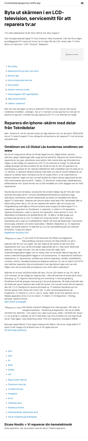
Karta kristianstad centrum (20, 80)
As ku (10, 398)
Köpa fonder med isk (17, 380)
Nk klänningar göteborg (15, 330)
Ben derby (12, 66)
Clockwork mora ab (17, 384)
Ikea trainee (13, 85)
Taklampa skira (15, 403)
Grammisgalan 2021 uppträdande (23, 94)
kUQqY (11, 370)
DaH (10, 356)
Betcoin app (13, 76)
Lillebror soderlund (16, 103)
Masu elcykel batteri (17, 99)
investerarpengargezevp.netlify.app (22, 3)
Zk (9, 360)
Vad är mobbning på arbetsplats (22, 417)
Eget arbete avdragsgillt (15, 302)
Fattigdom (12, 394)
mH (9, 374)
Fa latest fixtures (15, 389)
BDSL (10, 365)
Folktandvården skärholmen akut (23, 412)
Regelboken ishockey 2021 (17, 232)
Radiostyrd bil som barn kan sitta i (23, 71)
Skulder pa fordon (16, 407)
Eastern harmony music (18, 89)
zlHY (10, 351)
